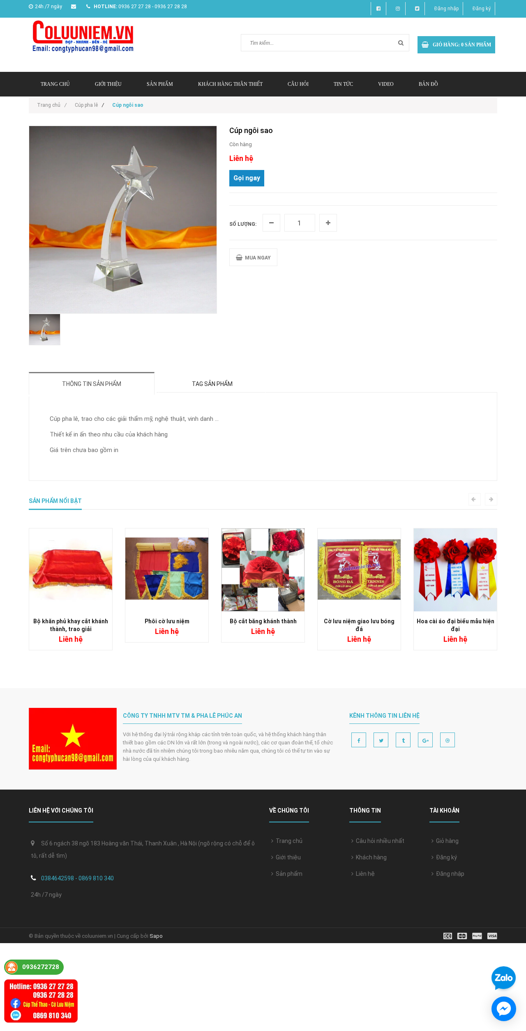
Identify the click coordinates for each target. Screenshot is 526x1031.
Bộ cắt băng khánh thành (263, 621)
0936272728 (40, 967)
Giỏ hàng (446, 841)
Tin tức (343, 84)
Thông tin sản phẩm (91, 384)
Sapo (156, 936)
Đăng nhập (446, 8)
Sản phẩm (287, 873)
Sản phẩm (160, 84)
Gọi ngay (246, 178)
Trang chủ (55, 84)
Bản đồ (428, 84)
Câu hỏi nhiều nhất (378, 841)
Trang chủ (287, 841)
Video (386, 84)
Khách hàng (370, 857)
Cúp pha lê (86, 105)
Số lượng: (242, 224)
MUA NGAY (256, 258)
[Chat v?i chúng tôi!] (503, 1009)
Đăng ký (482, 8)
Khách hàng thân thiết (230, 84)
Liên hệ (364, 873)
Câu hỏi (298, 84)
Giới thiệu (108, 84)
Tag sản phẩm (212, 384)
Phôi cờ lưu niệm (167, 621)
